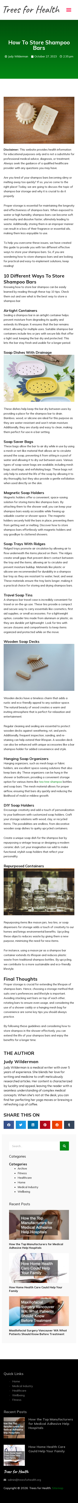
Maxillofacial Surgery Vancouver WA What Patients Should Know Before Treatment (38, 1332)
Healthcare (25, 1177)
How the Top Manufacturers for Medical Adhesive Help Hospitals (36, 1245)
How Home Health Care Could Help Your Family (46, 1449)
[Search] (64, 1146)
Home (21, 1182)
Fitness (22, 1173)
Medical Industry (28, 1187)
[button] (69, 10)
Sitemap (57, 1488)
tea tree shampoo (50, 781)
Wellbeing (24, 1191)
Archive (22, 1168)
